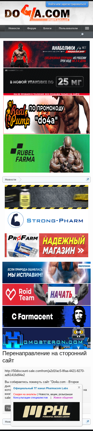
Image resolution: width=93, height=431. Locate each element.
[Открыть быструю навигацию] (87, 179)
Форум (31, 28)
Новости (14, 28)
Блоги (47, 28)
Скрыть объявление (79, 387)
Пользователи (68, 28)
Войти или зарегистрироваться (67, 4)
